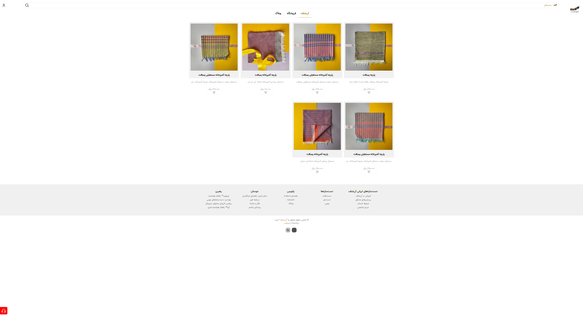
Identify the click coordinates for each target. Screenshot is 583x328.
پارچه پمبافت (369, 75)
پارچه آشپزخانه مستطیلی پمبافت (317, 75)
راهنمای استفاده (291, 196)
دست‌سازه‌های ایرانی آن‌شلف (363, 191)
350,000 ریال (369, 89)
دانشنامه (291, 200)
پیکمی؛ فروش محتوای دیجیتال (219, 203)
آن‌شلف (305, 13)
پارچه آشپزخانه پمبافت (265, 75)
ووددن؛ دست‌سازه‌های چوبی (219, 200)
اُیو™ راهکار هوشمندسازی (219, 207)
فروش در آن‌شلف (363, 196)
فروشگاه (291, 13)
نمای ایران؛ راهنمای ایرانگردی (254, 196)
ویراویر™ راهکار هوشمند (218, 196)
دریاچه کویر (255, 200)
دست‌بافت (327, 196)
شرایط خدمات (363, 203)
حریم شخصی (363, 207)
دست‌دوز (327, 200)
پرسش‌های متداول (363, 200)
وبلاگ (278, 13)
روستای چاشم (255, 207)
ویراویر (287, 223)
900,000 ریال (266, 89)
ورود (3, 5)
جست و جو (27, 5)
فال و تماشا (255, 203)
